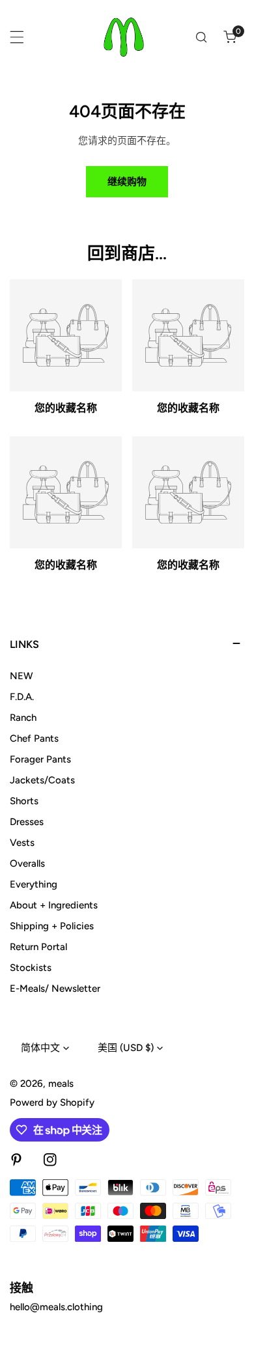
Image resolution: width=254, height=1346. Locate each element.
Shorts (24, 801)
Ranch (23, 717)
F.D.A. (22, 697)
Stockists (30, 968)
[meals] (124, 37)
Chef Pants (34, 738)
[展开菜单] (17, 37)
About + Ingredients (54, 905)
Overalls (27, 863)
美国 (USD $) (126, 1048)
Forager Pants (40, 759)
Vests (22, 842)
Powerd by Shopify (52, 1102)
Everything (33, 884)
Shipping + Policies (52, 926)
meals (61, 1083)
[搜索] (201, 37)
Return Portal (38, 947)
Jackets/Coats (42, 780)
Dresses (27, 822)
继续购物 (127, 182)
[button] (230, 37)
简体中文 (40, 1048)
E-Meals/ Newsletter (55, 988)
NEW (21, 676)
